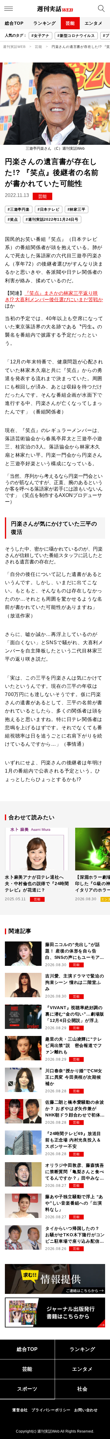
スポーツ (27, 1388)
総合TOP (14, 23)
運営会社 (20, 1410)
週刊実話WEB (14, 46)
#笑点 (13, 219)
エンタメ (94, 23)
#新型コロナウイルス (76, 36)
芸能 (70, 23)
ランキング (44, 23)
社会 (82, 1388)
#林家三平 (77, 209)
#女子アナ (40, 36)
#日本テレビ (49, 209)
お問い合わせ (86, 1410)
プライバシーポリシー (51, 1410)
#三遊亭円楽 (19, 209)
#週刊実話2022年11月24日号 (52, 219)
